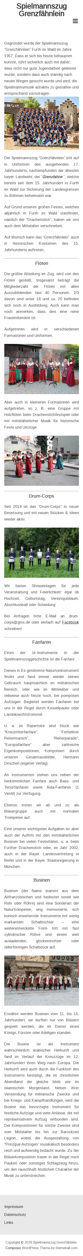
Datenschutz (15, 1214)
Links (8, 1222)
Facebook (70, 622)
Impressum (13, 1207)
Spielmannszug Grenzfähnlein (41, 10)
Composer (13, 1248)
